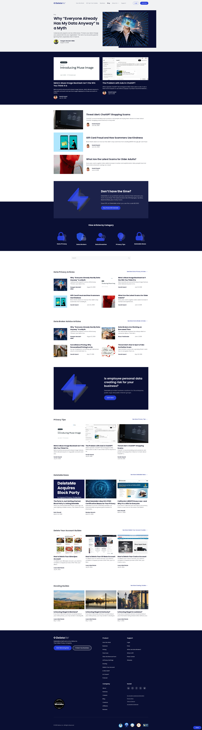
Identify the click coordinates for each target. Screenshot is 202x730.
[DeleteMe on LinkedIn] (128, 688)
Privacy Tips (120, 244)
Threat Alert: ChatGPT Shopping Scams (108, 114)
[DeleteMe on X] (140, 688)
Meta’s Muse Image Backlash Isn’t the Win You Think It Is (132, 279)
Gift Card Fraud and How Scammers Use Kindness (114, 137)
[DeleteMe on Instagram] (132, 688)
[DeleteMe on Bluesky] (144, 688)
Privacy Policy (130, 698)
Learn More (110, 398)
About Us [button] (114, 3)
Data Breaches (101, 244)
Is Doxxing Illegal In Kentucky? (98, 612)
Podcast (105, 678)
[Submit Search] (129, 258)
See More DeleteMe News (138, 474)
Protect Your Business (82, 648)
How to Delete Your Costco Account (132, 556)
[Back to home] (59, 3)
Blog (108, 3)
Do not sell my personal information (135, 695)
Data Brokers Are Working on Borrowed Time (130, 328)
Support (123, 3)
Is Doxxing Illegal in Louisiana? (130, 612)
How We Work (80, 3)
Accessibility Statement (132, 704)
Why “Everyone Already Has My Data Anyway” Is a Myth (76, 23)
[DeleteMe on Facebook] (136, 688)
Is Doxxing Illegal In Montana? (66, 612)
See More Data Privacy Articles (136, 271)
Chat (197, 727)
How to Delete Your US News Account (100, 556)
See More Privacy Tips (139, 419)
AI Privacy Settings (108, 660)
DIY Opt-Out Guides (92, 3)
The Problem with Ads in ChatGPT (119, 83)
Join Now (144, 3)
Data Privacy (62, 244)
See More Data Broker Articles (137, 321)
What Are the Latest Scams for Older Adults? (111, 159)
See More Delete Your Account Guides (134, 530)
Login (135, 3)
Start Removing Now (62, 648)
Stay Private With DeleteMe (110, 208)
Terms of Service (131, 701)
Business (102, 3)
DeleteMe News (140, 244)
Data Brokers (81, 244)
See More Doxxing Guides (138, 585)
